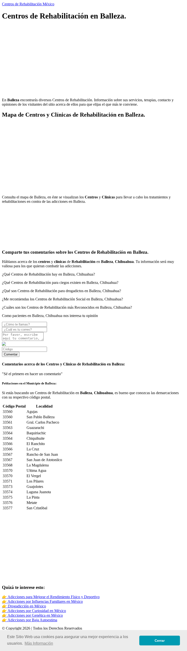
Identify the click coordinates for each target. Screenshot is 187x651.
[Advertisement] (93, 60)
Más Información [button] (39, 643)
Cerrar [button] (160, 640)
